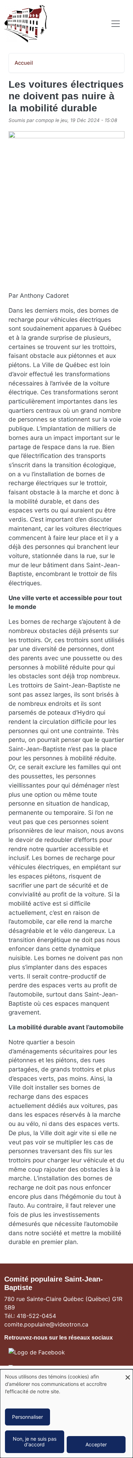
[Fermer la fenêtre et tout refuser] (127, 1373)
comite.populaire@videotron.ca (46, 1324)
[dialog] (66, 1413)
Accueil (24, 63)
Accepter (96, 1444)
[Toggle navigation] (115, 23)
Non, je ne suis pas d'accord (34, 1441)
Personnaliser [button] (27, 1417)
